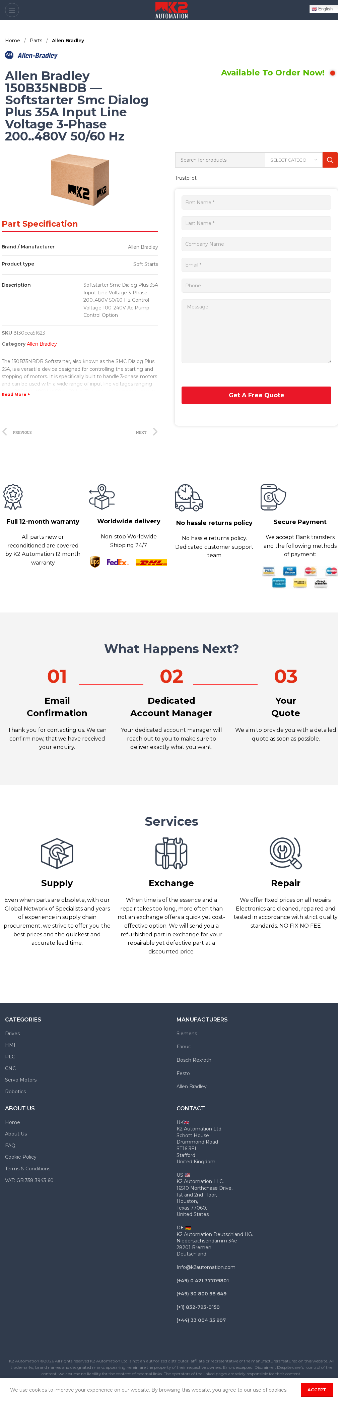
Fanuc (184, 1047)
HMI (10, 1045)
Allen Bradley (68, 41)
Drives (12, 1034)
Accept (316, 1389)
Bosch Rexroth (194, 1060)
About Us (16, 1134)
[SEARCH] (330, 160)
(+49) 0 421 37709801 (203, 1281)
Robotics (15, 1092)
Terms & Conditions (27, 1169)
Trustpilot (186, 178)
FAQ (10, 1146)
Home (13, 41)
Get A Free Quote (256, 395)
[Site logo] (171, 10)
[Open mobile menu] (12, 10)
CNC (10, 1068)
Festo (183, 1073)
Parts (37, 41)
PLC (10, 1057)
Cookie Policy (21, 1157)
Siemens (187, 1034)
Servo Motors (21, 1080)
